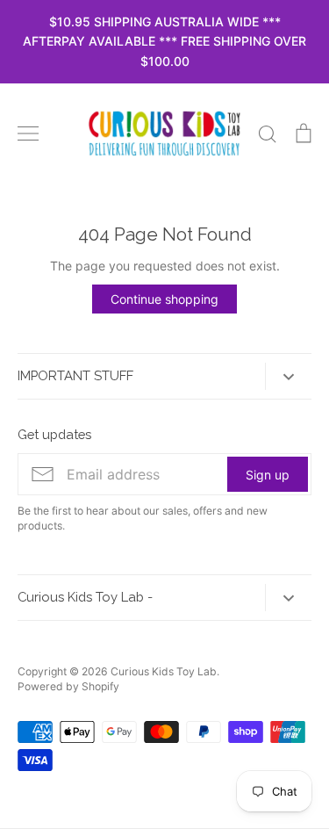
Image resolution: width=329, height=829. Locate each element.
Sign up (268, 474)
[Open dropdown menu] (288, 376)
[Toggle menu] (28, 133)
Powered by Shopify (68, 686)
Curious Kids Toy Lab (164, 671)
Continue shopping (164, 299)
